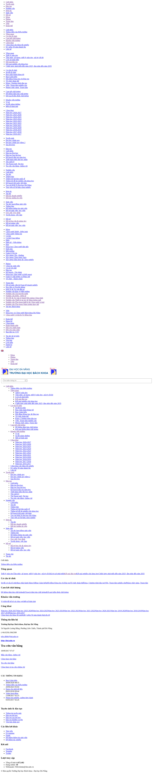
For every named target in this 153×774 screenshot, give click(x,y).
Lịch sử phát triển (12, 60)
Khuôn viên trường (13, 41)
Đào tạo (9, 6)
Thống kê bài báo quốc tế (15, 179)
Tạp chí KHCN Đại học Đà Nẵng (18, 185)
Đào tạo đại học (12, 715)
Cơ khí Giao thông (13, 238)
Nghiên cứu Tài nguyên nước (17, 294)
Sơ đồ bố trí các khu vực (14, 601)
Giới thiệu (9, 2)
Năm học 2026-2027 (13, 113)
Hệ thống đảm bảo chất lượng (17, 94)
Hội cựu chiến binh (13, 328)
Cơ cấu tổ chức (11, 36)
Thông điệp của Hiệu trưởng (16, 32)
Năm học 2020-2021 (13, 126)
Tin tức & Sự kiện (12, 336)
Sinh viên (9, 13)
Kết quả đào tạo (12, 62)
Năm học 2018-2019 (13, 130)
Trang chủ (9, 554)
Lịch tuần (9, 342)
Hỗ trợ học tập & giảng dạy (16, 221)
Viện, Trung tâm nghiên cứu (16, 85)
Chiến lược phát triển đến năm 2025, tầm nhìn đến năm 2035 (29, 66)
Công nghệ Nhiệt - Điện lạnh (17, 232)
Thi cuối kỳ (10, 162)
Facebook (9, 749)
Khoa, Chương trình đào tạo (16, 83)
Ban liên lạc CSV (12, 332)
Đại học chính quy (13, 140)
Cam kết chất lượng (13, 38)
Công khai (10, 43)
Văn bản (9, 340)
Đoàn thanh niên (12, 325)
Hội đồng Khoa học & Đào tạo (17, 79)
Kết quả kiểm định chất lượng (57, 592)
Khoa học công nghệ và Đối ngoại (19, 274)
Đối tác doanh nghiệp (14, 196)
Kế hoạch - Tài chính (14, 272)
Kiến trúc (9, 249)
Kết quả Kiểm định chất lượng (17, 96)
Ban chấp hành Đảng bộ (15, 75)
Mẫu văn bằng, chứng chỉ (10, 655)
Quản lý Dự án (11, 253)
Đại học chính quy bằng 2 (15, 143)
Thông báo (10, 177)
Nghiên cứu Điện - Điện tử (16, 296)
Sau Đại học (10, 145)
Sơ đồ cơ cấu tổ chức (9, 583)
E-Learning (10, 733)
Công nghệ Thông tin (14, 234)
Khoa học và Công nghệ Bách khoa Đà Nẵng (23, 313)
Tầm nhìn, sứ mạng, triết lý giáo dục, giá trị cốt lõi (25, 58)
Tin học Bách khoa (13, 307)
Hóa (7, 245)
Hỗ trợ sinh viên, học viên (15, 211)
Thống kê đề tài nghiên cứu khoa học (20, 181)
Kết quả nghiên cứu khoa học (17, 64)
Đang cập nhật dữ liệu (14, 689)
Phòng (8, 19)
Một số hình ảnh (12, 106)
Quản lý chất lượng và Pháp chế (18, 277)
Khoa (8, 17)
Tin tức (8, 174)
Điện (7, 240)
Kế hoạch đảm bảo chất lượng (34, 592)
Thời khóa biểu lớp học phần (16, 160)
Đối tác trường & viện (14, 198)
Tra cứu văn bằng (7, 663)
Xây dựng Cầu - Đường (15, 255)
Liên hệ (8, 49)
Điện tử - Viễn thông (13, 242)
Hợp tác (9, 11)
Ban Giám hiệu (11, 77)
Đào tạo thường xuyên (14, 720)
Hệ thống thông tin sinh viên (16, 208)
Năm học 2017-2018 (13, 132)
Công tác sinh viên (13, 266)
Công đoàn (10, 323)
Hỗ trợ (8, 15)
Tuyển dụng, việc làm (14, 215)
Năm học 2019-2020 (13, 128)
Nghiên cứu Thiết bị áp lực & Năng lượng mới (23, 300)
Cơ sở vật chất (11, 268)
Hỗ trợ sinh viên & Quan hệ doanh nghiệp (22, 285)
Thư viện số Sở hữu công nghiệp (18, 187)
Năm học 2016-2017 (13, 134)
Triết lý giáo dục (12, 55)
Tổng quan (10, 34)
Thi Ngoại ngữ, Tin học (15, 164)
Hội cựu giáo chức (13, 330)
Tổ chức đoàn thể (12, 81)
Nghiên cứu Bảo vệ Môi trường (18, 291)
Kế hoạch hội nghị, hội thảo (16, 183)
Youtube (9, 751)
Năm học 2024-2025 (13, 117)
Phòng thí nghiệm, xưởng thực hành (19, 698)
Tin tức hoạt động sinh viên (16, 204)
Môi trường (10, 251)
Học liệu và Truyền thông (15, 287)
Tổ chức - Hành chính (14, 279)
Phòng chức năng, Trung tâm (17, 87)
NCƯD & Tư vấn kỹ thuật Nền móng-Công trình (24, 298)
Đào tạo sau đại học (13, 718)
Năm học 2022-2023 (13, 121)
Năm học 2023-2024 (13, 119)
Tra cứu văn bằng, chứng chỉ (16, 166)
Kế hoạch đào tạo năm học (16, 157)
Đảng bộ (9, 321)
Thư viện (9, 731)
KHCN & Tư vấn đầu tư (15, 289)
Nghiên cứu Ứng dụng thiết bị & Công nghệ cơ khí (25, 302)
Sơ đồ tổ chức (11, 72)
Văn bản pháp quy (13, 722)
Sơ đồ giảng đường (13, 104)
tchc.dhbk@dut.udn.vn (9, 636)
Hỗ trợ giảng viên (12, 223)
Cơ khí (8, 236)
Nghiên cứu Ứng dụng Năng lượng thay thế (22, 304)
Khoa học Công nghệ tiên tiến (17, 247)
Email (8, 735)
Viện (7, 24)
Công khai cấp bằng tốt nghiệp (17, 45)
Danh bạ (9, 345)
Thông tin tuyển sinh (13, 713)
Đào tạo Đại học (12, 153)
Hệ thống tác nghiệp (13, 740)
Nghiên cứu (10, 8)
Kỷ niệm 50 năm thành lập (16, 47)
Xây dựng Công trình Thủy (16, 257)
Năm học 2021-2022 (13, 123)
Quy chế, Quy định (13, 213)
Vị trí (8, 102)
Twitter (8, 753)
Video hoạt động (12, 693)
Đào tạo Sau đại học (13, 155)
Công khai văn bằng (8, 659)
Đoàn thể (9, 26)
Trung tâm (10, 21)
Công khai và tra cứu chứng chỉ (13, 667)
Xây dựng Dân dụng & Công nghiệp (20, 260)
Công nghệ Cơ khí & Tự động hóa (19, 315)
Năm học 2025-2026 (13, 115)
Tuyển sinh (10, 4)
